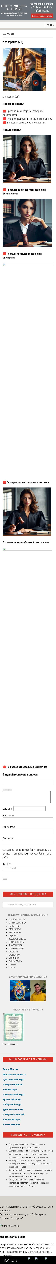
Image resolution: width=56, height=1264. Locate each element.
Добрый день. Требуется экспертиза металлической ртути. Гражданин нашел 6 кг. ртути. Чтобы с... (29, 1182)
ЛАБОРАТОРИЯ (15, 929)
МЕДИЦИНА (14, 958)
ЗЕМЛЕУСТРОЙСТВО (17, 939)
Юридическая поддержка (28, 894)
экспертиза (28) (11, 96)
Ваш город (8, 838)
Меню (50, 25)
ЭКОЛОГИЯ (13, 951)
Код (10, 789)
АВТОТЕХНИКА (15, 932)
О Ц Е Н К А (13, 935)
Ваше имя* (8, 815)
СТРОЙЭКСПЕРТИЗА (17, 919)
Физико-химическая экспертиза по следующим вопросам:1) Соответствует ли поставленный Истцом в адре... (30, 1173)
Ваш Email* (8, 808)
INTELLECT (13, 964)
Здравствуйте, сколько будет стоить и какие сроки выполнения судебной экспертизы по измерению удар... (30, 1163)
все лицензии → (10, 1044)
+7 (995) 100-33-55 (42, 7)
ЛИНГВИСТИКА (15, 961)
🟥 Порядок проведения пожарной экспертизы (27, 118)
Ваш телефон (9, 826)
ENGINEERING (14, 926)
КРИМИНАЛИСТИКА (17, 923)
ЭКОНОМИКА (14, 955)
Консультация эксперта (28, 1134)
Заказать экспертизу (42, 16)
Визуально (6, 789)
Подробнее (6, 1255)
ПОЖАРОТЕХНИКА (16, 942)
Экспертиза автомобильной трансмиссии (26, 542)
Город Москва (10, 1069)
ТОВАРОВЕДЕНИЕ (16, 948)
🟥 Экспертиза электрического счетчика (24, 122)
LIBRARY (12, 967)
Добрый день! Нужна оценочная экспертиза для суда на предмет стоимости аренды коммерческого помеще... (31, 1154)
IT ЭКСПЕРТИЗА (15, 945)
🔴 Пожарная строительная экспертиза (25, 766)
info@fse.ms (42, 10)
